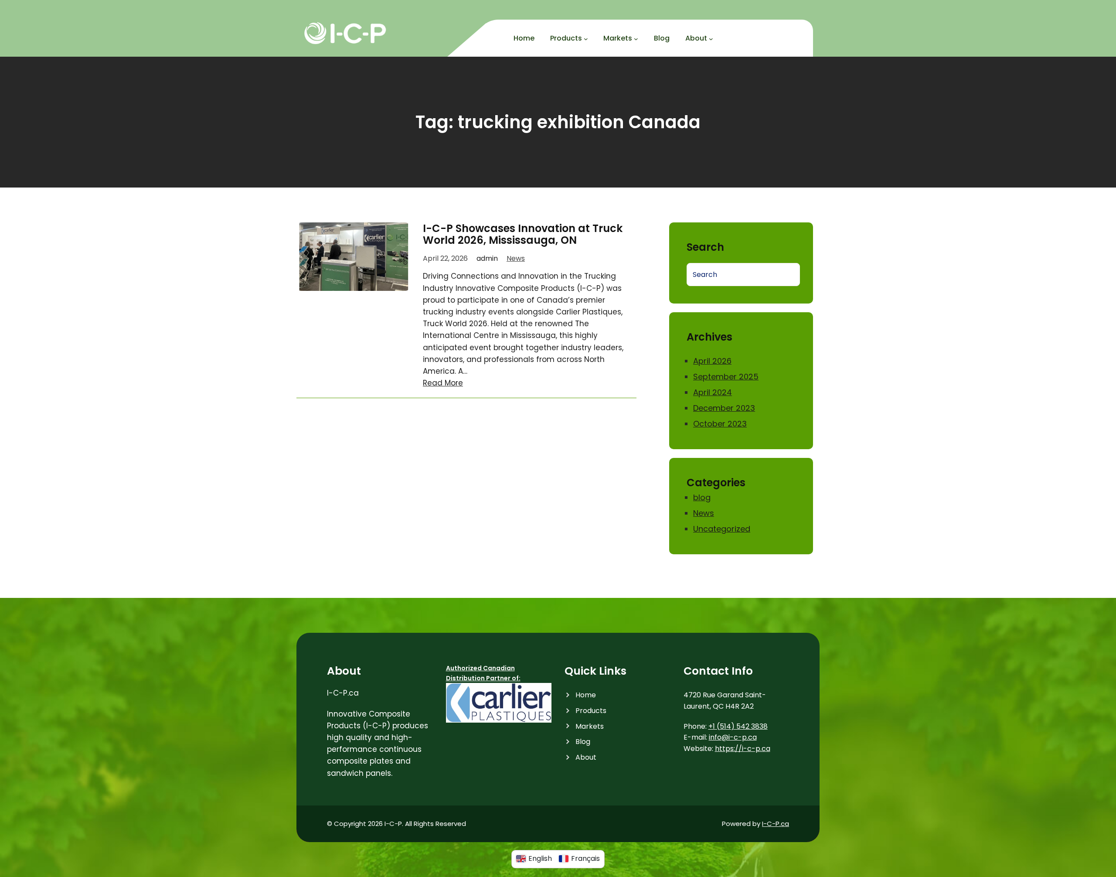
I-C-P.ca (775, 823)
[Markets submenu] (636, 39)
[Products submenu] (586, 39)
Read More (443, 383)
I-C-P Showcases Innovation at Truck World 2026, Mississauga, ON (523, 234)
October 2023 (720, 423)
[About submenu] (711, 39)
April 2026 (712, 360)
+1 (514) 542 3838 (738, 726)
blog (702, 497)
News (516, 258)
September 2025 (726, 376)
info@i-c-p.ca (733, 737)
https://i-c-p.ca (742, 749)
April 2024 (712, 392)
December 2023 (724, 408)
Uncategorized (721, 528)
